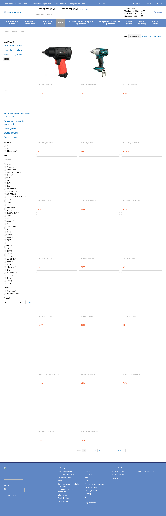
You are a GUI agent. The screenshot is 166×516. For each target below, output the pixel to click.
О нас (25, 4)
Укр (99, 4)
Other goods (129, 22)
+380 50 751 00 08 (69, 9)
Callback (115, 478)
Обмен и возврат (60, 4)
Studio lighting (142, 22)
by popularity (134, 36)
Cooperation (8, 4)
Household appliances (30, 22)
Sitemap (88, 494)
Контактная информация (42, 4)
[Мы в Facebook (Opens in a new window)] (89, 4)
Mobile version (11, 495)
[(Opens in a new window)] (14, 490)
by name (157, 36)
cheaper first (146, 36)
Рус (103, 4)
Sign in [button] (87, 471)
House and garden (47, 22)
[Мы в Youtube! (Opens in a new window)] (92, 4)
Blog (83, 4)
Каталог (18, 4)
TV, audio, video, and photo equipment (80, 22)
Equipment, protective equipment (109, 22)
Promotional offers (12, 22)
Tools (60, 23)
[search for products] (115, 14)
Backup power (155, 22)
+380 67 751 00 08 (46, 9)
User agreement (74, 4)
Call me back (85, 9)
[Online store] (13, 473)
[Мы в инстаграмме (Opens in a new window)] (95, 4)
